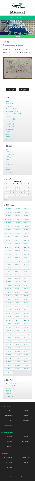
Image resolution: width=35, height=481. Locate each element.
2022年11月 (8, 261)
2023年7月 (17, 250)
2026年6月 (26, 209)
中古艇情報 (9, 436)
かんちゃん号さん (10, 154)
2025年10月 (17, 219)
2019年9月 (26, 302)
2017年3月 (26, 337)
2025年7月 (17, 223)
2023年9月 (26, 247)
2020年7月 (17, 292)
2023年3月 (26, 254)
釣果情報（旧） (10, 396)
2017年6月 (26, 334)
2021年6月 (26, 278)
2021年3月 (26, 282)
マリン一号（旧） (10, 388)
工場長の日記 (10, 124)
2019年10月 (17, 302)
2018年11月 (8, 316)
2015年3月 (26, 365)
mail (20, 12)
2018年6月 (26, 320)
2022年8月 (8, 264)
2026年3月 (26, 212)
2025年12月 (27, 215)
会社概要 (26, 415)
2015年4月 (17, 365)
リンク (9, 420)
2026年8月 (8, 209)
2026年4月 (17, 212)
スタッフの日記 (11, 119)
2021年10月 (17, 275)
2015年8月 (8, 362)
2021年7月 (17, 278)
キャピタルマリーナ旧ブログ (13, 383)
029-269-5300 (23, 12)
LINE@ (14, 12)
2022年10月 (17, 261)
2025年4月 (17, 226)
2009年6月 (8, 372)
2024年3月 (26, 240)
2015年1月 (17, 368)
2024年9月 (26, 233)
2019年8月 (8, 306)
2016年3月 (26, 351)
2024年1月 (17, 243)
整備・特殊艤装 (26, 441)
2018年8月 (8, 320)
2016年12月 (27, 341)
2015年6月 (26, 362)
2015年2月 (8, 368)
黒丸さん (8, 162)
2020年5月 (8, 295)
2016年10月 (17, 344)
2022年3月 (26, 268)
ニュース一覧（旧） (11, 386)
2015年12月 (27, 355)
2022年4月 (17, 268)
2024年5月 (8, 240)
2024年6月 (26, 236)
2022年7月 (17, 264)
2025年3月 (26, 226)
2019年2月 (8, 313)
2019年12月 (27, 299)
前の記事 (11, 90)
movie (7, 101)
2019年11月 (8, 302)
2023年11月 (8, 247)
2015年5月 (8, 365)
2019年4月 (17, 309)
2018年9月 (26, 316)
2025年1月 (17, 229)
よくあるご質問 (26, 457)
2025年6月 (26, 223)
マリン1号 (10, 121)
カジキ (9, 139)
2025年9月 (26, 219)
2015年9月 (26, 358)
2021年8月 (8, 278)
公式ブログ (20, 45)
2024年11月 (8, 233)
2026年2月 (8, 215)
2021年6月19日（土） (10, 45)
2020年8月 (8, 292)
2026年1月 (17, 215)
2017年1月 (17, 341)
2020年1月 (17, 299)
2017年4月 (17, 337)
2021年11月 (8, 275)
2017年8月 (8, 334)
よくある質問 (9, 103)
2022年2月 (8, 271)
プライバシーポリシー (9, 425)
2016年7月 (17, 348)
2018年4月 (17, 323)
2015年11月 (8, 358)
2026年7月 (17, 209)
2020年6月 (26, 292)
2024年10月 (17, 233)
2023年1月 (17, 257)
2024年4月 (17, 240)
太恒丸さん (8, 152)
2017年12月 (27, 327)
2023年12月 (27, 243)
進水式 (7, 134)
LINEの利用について (12, 111)
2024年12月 (27, 229)
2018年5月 (8, 323)
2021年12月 (27, 271)
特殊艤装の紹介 (10, 129)
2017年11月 (8, 330)
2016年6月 (26, 348)
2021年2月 (8, 285)
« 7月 (5, 199)
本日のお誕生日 (11, 126)
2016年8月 (8, 348)
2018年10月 (17, 316)
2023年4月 (17, 254)
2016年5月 (8, 351)
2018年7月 (17, 320)
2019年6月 (26, 306)
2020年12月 (27, 285)
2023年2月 (8, 257)
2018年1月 (17, 327)
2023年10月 (17, 247)
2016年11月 (8, 344)
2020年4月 (17, 295)
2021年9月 (26, 275)
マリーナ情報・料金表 (9, 457)
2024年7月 (17, 236)
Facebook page (11, 12)
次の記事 (23, 90)
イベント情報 (9, 106)
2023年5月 (8, 254)
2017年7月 (17, 334)
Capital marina (18, 5)
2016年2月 (8, 355)
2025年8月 (8, 223)
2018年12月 (27, 313)
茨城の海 (8, 131)
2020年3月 (26, 295)
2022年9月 (26, 261)
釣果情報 (8, 136)
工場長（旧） (9, 391)
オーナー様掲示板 (9, 415)
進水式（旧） (9, 393)
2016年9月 (26, 344)
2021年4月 (17, 282)
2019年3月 (26, 309)
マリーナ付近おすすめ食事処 (13, 114)
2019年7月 (17, 306)
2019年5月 (8, 309)
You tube (17, 12)
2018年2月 (8, 327)
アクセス (26, 410)
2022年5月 (8, 268)
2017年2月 (8, 341)
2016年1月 (17, 355)
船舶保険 (9, 446)
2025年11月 (8, 219)
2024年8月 (8, 236)
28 (21, 194)
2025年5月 (8, 226)
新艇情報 (26, 436)
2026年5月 (8, 212)
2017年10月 (17, 330)
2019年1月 (17, 313)
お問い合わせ (26, 420)
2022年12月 (27, 257)
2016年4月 (17, 351)
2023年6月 (26, 250)
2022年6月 (26, 264)
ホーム (9, 410)
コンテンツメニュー (17, 18)
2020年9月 (26, 289)
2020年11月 (8, 289)
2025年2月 (8, 229)
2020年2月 (8, 299)
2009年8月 (26, 368)
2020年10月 (17, 289)
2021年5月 (8, 282)
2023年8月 (8, 250)
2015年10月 (17, 358)
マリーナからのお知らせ (12, 108)
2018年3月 (26, 323)
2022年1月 (17, 271)
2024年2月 (8, 243)
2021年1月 (17, 285)
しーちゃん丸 (9, 172)
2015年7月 (17, 362)
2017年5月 (8, 337)
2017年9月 (26, 330)
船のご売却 (9, 441)
